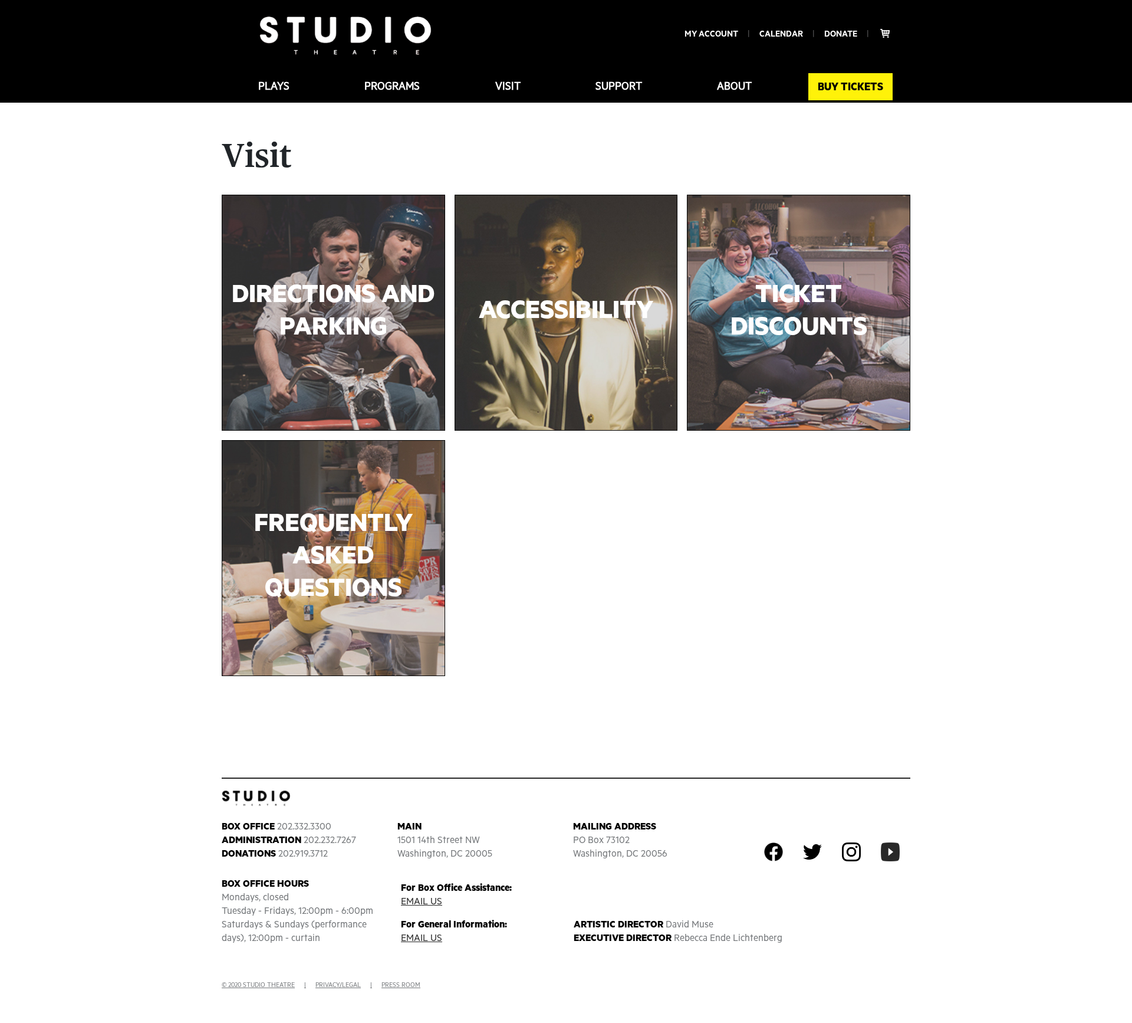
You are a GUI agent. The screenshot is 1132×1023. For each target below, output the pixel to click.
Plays (273, 87)
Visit (508, 87)
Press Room (400, 985)
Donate (840, 34)
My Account (711, 34)
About (734, 87)
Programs (392, 87)
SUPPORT (618, 87)
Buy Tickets (850, 87)
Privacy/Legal (338, 985)
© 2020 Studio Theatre (258, 985)
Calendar (781, 34)
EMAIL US (421, 902)
